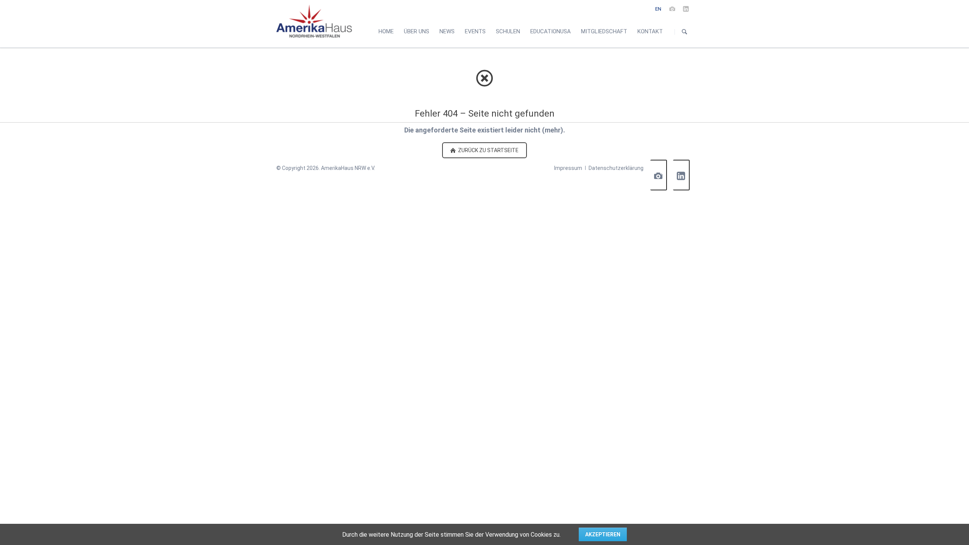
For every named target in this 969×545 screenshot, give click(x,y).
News (447, 31)
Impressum (568, 168)
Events (475, 31)
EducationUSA (550, 31)
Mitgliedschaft (604, 31)
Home (386, 31)
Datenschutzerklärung (616, 168)
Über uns (416, 31)
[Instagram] (672, 9)
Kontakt (650, 31)
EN (658, 9)
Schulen (508, 31)
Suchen (684, 31)
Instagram (658, 175)
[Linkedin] (686, 9)
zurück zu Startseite (488, 150)
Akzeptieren (602, 534)
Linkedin (681, 175)
